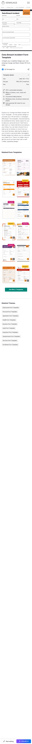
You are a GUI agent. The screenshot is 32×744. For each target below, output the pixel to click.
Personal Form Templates (10, 311)
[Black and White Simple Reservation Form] (23, 167)
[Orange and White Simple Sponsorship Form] (9, 167)
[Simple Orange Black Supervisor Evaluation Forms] (9, 232)
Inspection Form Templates (10, 332)
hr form (28, 7)
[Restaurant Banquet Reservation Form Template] (9, 189)
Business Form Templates (10, 324)
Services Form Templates (10, 340)
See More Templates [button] (16, 289)
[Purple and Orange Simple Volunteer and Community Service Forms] (9, 253)
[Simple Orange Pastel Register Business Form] (9, 275)
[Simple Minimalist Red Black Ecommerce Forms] (23, 189)
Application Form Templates (10, 316)
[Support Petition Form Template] (9, 210)
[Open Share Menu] (28, 69)
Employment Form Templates (11, 307)
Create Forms (9, 7)
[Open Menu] (28, 3)
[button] (8, 741)
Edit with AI (25, 741)
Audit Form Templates (9, 328)
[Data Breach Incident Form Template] (23, 253)
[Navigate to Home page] (9, 2)
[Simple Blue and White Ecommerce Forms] (23, 210)
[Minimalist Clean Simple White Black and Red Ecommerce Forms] (23, 275)
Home (2, 7)
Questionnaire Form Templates (11, 336)
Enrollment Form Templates (10, 344)
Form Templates (20, 7)
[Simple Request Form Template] (23, 232)
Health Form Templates (9, 320)
